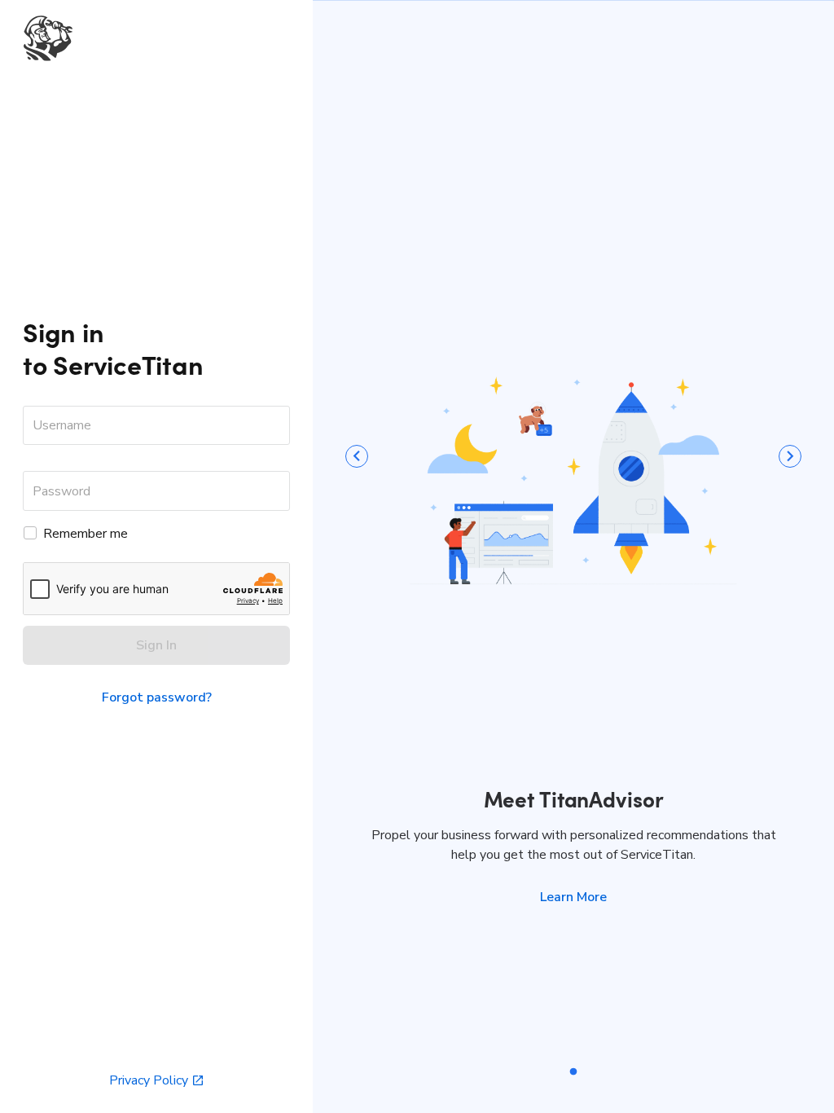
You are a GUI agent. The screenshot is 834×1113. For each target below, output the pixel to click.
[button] (573, 897)
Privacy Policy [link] (148, 1080)
